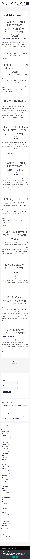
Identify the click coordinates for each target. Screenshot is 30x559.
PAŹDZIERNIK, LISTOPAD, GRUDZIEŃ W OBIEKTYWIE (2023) (15, 29)
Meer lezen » (5, 58)
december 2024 (6, 437)
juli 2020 (4, 525)
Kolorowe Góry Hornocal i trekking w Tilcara (12, 418)
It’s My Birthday (15, 101)
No (17, 556)
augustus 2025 (5, 435)
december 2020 (6, 514)
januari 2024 (5, 453)
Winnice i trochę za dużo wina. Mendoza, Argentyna (14, 416)
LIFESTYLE (24, 104)
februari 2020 (5, 536)
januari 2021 (4, 512)
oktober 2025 (5, 433)
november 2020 (6, 517)
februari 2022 (5, 484)
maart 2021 (4, 508)
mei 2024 (4, 448)
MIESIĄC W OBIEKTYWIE (15, 305)
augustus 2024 (5, 444)
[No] (28, 554)
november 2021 (5, 490)
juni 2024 (4, 446)
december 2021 (5, 488)
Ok (13, 556)
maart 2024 (4, 451)
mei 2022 (4, 479)
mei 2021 (4, 503)
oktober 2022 (5, 473)
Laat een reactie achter (8, 38)
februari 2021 (5, 510)
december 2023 (5, 455)
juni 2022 (4, 477)
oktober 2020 (5, 519)
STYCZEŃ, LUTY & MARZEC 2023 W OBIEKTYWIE (15, 131)
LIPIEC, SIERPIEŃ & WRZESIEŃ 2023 (15, 68)
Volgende (15, 363)
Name (4, 380)
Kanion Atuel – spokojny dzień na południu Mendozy (15, 405)
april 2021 (4, 506)
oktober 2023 (5, 457)
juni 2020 (4, 528)
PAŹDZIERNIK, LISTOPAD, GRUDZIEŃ (15, 167)
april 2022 (4, 481)
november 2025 (5, 431)
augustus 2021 (5, 497)
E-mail (5, 386)
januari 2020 (5, 538)
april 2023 (4, 464)
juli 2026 (4, 429)
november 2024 (5, 440)
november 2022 (5, 470)
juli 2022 (4, 475)
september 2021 (6, 495)
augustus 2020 (5, 523)
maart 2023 (4, 466)
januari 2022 (5, 486)
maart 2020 (4, 534)
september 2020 (6, 521)
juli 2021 (3, 499)
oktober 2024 (5, 442)
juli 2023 (4, 459)
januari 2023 (5, 468)
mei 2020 (4, 530)
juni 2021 (4, 501)
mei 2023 (4, 462)
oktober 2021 (5, 492)
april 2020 (4, 532)
